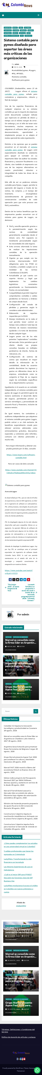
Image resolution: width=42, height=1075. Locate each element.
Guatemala (7, 33)
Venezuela (28, 36)
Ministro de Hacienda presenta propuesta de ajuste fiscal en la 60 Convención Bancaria (21, 805)
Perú (28, 33)
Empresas (23, 30)
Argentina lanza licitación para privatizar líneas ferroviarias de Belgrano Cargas (20, 667)
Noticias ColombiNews (20, 637)
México (15, 33)
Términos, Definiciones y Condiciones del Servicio (18, 1030)
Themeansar (21, 1071)
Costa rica (7, 30)
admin (17, 64)
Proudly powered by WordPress (12, 1068)
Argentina (7, 28)
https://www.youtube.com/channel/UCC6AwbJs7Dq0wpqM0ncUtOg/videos (21, 471)
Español (30, 30)
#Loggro (32, 70)
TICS (22, 36)
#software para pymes (21, 79)
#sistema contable (19, 76)
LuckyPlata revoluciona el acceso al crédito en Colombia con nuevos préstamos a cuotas (21, 888)
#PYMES (20, 73)
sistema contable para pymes (21, 92)
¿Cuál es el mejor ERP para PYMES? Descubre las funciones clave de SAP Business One (18, 877)
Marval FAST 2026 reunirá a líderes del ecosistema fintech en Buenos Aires (19, 768)
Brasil (15, 28)
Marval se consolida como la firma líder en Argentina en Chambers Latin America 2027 (21, 644)
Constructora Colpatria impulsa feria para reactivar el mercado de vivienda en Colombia (20, 826)
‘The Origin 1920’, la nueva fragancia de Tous (13, 588)
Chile (21, 28)
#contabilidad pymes (20, 70)
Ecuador (15, 30)
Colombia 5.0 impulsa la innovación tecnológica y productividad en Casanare (20, 726)
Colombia (27, 28)
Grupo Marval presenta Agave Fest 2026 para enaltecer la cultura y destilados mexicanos (18, 691)
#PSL (14, 73)
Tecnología (25, 926)
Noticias (22, 33)
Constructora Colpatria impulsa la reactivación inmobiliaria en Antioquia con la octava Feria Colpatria (21, 816)
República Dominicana (11, 36)
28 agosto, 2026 (13, 936)
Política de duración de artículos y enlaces (19, 1037)
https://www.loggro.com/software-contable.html (21, 456)
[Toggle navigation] (38, 15)
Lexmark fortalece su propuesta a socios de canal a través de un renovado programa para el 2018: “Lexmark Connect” (27, 592)
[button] (37, 1070)
